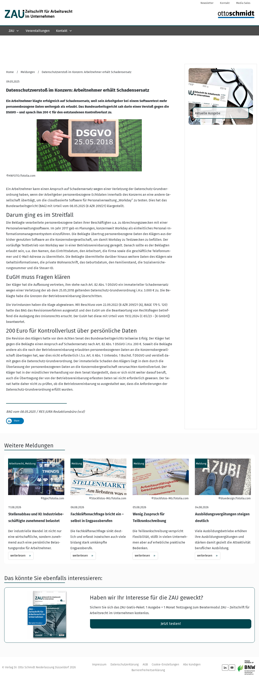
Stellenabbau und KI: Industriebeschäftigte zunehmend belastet (36, 509)
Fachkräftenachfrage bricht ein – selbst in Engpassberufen (98, 509)
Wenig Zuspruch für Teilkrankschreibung (161, 509)
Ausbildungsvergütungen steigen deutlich (223, 509)
